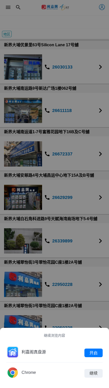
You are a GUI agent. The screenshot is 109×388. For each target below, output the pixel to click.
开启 (93, 353)
